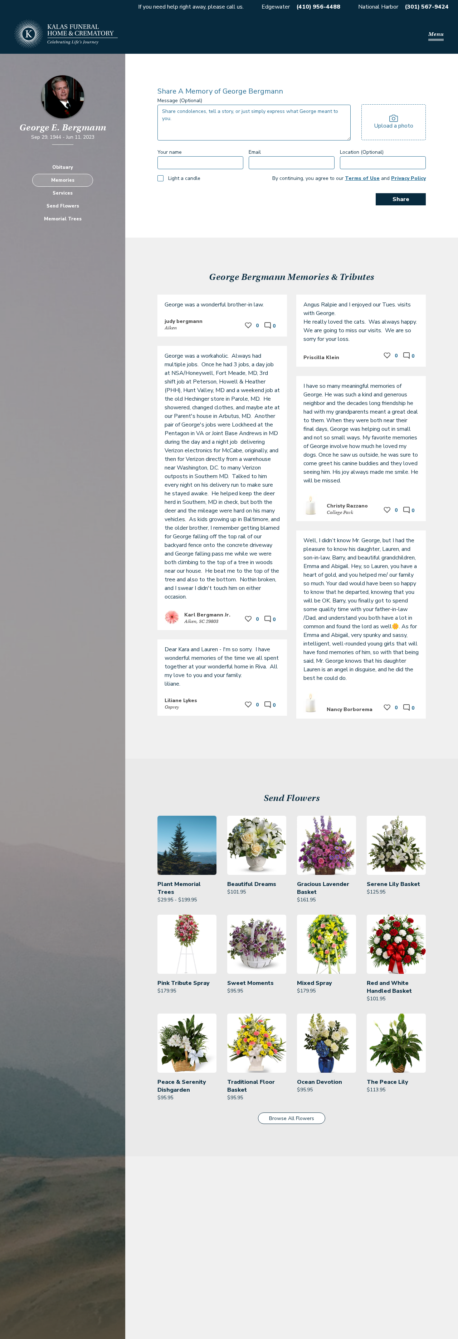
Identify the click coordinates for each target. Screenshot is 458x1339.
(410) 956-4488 (318, 7)
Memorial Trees (63, 218)
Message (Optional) (179, 100)
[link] (186, 860)
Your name (169, 152)
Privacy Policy (408, 178)
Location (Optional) (362, 152)
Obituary (62, 167)
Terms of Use (362, 178)
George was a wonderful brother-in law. (214, 305)
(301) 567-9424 (427, 7)
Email (255, 152)
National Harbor (378, 7)
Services (63, 193)
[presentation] (393, 122)
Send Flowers (63, 205)
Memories (62, 180)
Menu (436, 34)
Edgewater (276, 7)
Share (401, 199)
